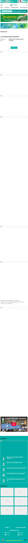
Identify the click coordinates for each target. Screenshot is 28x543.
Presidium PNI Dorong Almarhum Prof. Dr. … (16, 479)
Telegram (21, 534)
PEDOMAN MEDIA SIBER (21, 527)
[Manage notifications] (3, 540)
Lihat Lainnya (14, 47)
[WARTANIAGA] (14, 5)
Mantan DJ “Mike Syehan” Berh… (15, 462)
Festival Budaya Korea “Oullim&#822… (16, 473)
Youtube (8, 534)
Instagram (21, 532)
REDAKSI (7, 527)
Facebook (8, 532)
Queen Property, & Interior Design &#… (16, 468)
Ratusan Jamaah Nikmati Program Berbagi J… (15, 457)
